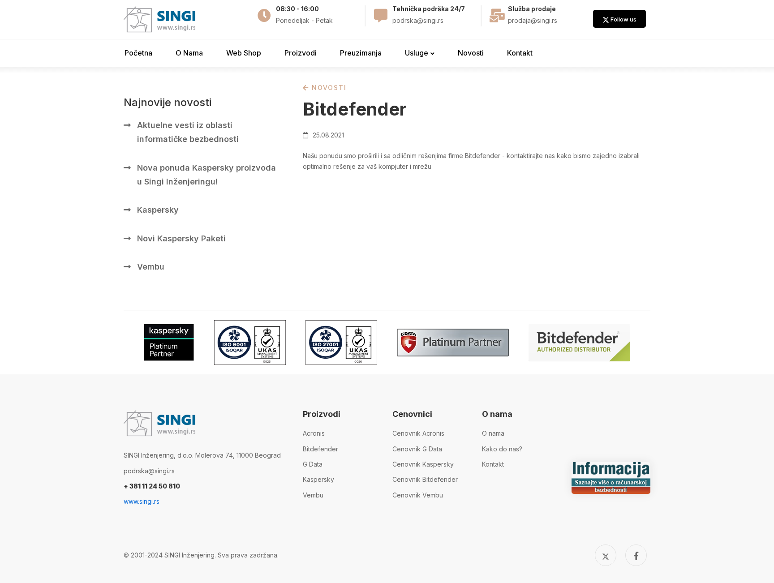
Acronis (314, 433)
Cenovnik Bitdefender (425, 479)
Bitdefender (320, 449)
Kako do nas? (502, 449)
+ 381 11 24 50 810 (152, 486)
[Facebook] (636, 555)
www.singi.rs (141, 501)
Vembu (150, 266)
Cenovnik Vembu (417, 495)
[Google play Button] (168, 342)
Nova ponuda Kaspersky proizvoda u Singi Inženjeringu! (206, 174)
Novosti (328, 87)
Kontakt (493, 464)
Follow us (622, 19)
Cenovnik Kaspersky (423, 464)
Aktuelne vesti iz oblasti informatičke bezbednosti (188, 132)
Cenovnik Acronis (418, 433)
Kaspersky (158, 209)
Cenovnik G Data (417, 449)
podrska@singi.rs (149, 471)
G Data (312, 464)
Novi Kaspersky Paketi (181, 238)
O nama (493, 433)
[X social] (605, 555)
